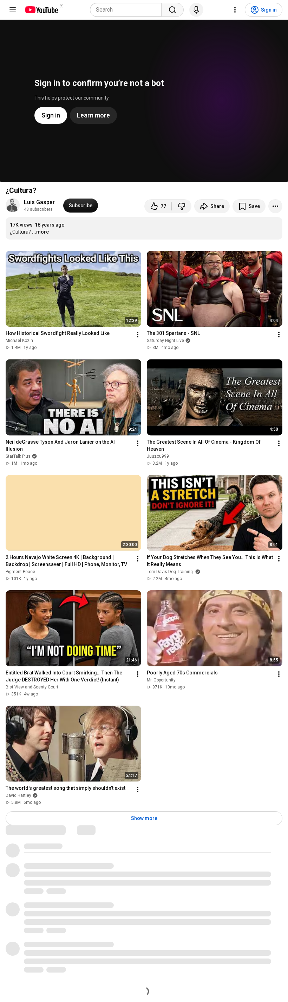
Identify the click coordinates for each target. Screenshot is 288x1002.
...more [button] (40, 232)
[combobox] (128, 10)
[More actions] (275, 206)
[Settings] (235, 10)
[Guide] (12, 10)
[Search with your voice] (196, 10)
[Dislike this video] (181, 206)
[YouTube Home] (41, 10)
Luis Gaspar (39, 202)
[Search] (172, 10)
